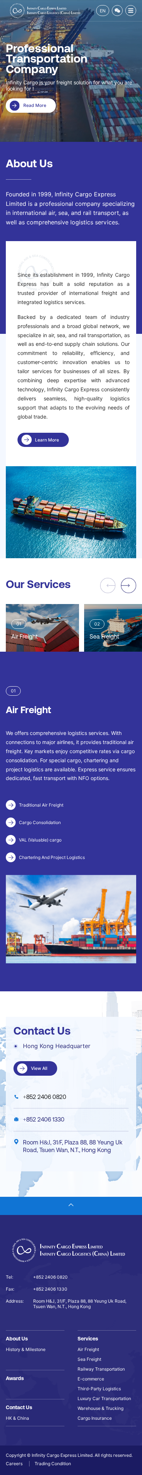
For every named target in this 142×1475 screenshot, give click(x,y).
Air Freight (88, 1349)
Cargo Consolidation (40, 822)
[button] (128, 585)
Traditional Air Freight (41, 805)
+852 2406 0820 (44, 1097)
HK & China (17, 1418)
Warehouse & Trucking (100, 1408)
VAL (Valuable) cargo (40, 840)
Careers (15, 1463)
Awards (15, 1378)
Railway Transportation (101, 1369)
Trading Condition (53, 1463)
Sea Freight (89, 1359)
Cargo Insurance (95, 1418)
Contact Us (19, 1407)
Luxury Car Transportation (104, 1398)
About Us (17, 1339)
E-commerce (91, 1379)
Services (88, 1339)
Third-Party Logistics (99, 1388)
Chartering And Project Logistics (52, 857)
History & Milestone (26, 1349)
